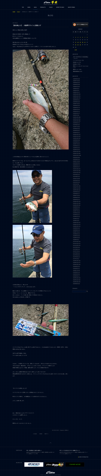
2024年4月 (75, 132)
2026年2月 (75, 90)
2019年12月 (75, 201)
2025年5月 (75, 107)
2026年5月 (75, 84)
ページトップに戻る (50, 442)
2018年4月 (75, 237)
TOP (23, 7)
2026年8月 (75, 78)
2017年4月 (75, 256)
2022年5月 (75, 165)
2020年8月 (75, 193)
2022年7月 (75, 161)
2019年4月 (75, 216)
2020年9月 (75, 191)
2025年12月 (75, 94)
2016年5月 (75, 274)
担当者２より (76, 62)
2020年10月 (75, 189)
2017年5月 (75, 255)
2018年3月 (75, 239)
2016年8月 (75, 268)
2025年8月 (75, 101)
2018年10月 (75, 226)
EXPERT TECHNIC (60, 7)
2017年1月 (75, 258)
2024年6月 (75, 128)
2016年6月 (75, 272)
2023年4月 (75, 149)
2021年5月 (75, 182)
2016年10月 (75, 264)
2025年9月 (75, 100)
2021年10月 (75, 172)
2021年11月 (75, 170)
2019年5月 (75, 214)
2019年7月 (75, 211)
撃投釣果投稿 (76, 71)
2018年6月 (75, 233)
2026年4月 (75, 86)
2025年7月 (75, 103)
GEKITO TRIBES (71, 7)
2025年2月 (75, 113)
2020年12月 (75, 186)
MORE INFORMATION (83, 457)
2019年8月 (75, 209)
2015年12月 (75, 277)
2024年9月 (75, 122)
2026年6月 (75, 82)
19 (80, 42)
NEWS (29, 7)
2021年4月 (75, 184)
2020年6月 (75, 197)
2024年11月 (75, 119)
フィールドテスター (77, 60)
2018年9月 (75, 228)
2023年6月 (75, 145)
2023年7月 (75, 144)
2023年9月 (75, 140)
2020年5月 (75, 199)
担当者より (75, 64)
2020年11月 (75, 188)
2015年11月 (75, 279)
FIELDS (51, 7)
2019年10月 (75, 205)
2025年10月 (75, 98)
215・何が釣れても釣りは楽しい (34, 450)
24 (75, 44)
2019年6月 (75, 212)
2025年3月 (75, 111)
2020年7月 (75, 195)
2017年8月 (75, 249)
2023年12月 (75, 134)
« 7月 (76, 49)
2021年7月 (75, 178)
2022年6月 (75, 163)
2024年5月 (75, 130)
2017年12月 (75, 241)
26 (80, 44)
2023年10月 (75, 138)
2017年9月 (75, 247)
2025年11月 (75, 96)
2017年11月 (75, 243)
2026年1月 (75, 92)
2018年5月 (75, 235)
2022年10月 (75, 155)
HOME (14, 11)
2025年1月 (75, 115)
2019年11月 (75, 203)
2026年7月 (75, 80)
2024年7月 (75, 126)
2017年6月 (75, 253)
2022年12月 (75, 151)
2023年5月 (75, 147)
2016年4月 (75, 276)
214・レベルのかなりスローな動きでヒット (70, 450)
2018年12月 (75, 222)
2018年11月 (75, 224)
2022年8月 (75, 159)
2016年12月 (75, 260)
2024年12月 (75, 117)
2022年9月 (75, 157)
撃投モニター (76, 69)
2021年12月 (75, 168)
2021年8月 (75, 176)
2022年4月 (75, 166)
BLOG (35, 7)
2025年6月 (75, 105)
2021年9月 (75, 174)
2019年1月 (75, 220)
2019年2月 (75, 218)
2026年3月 (75, 88)
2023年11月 (75, 136)
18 (77, 42)
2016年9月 (75, 266)
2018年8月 (75, 230)
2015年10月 (75, 281)
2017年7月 (75, 251)
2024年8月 (75, 124)
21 (84, 42)
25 (77, 44)
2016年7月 (75, 270)
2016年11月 (75, 262)
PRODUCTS (43, 7)
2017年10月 (75, 245)
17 (75, 42)
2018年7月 (75, 232)
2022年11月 (75, 153)
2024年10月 (75, 121)
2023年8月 (75, 142)
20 (82, 42)
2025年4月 (75, 109)
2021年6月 (75, 180)
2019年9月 (75, 207)
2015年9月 (75, 283)
